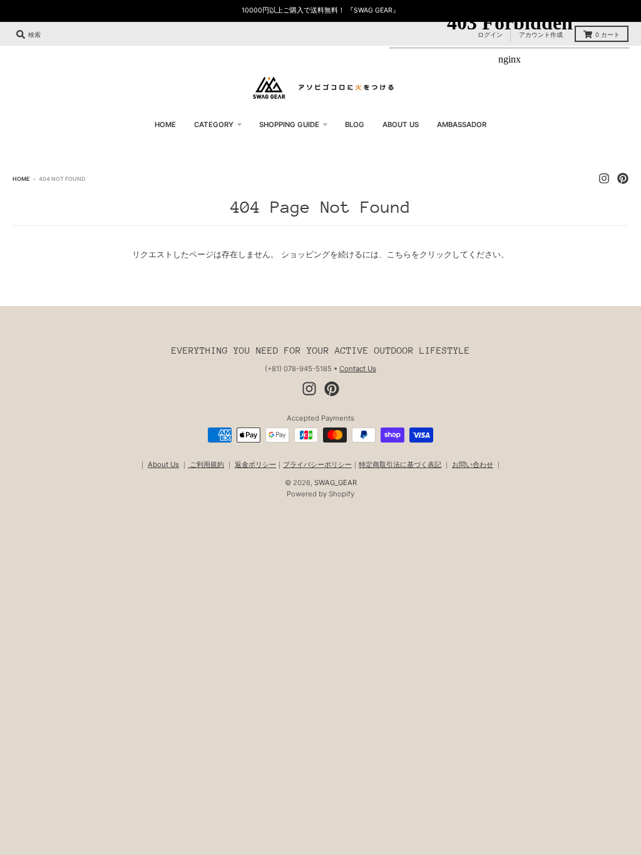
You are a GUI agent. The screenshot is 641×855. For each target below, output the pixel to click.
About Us (163, 464)
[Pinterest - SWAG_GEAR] (331, 388)
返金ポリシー (255, 464)
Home (21, 178)
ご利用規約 (206, 464)
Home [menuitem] (165, 124)
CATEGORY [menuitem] (213, 124)
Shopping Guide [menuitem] (289, 124)
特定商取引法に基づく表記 (400, 464)
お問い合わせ (472, 464)
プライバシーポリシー (317, 464)
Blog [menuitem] (354, 124)
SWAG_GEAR (335, 482)
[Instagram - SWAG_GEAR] (309, 388)
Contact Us (357, 368)
